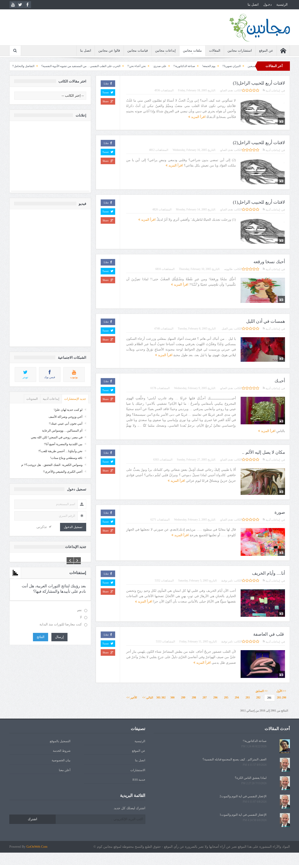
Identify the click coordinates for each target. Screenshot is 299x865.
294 (237, 697)
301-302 (161, 697)
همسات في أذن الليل (265, 321)
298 (194, 697)
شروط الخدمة (62, 750)
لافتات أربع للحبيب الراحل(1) (259, 202)
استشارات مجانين (240, 50)
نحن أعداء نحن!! (163, 66)
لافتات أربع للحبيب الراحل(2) (259, 142)
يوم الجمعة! (235, 66)
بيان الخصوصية (61, 760)
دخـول (267, 4)
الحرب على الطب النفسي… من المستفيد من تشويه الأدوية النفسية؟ (107, 66)
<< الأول (280, 691)
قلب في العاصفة (269, 634)
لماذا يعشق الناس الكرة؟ (251, 778)
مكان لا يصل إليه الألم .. (263, 452)
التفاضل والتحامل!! (50, 66)
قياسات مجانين (137, 50)
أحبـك (279, 380)
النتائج (40, 637)
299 (183, 697)
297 (205, 697)
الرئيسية (282, 4)
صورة (279, 512)
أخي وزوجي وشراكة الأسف (65, 416)
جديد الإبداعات (75, 547)
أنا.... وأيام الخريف (268, 573)
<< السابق (262, 691)
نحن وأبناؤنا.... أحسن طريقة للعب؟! (60, 451)
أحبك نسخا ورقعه (269, 261)
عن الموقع (266, 50)
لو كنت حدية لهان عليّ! (68, 409)
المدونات (32, 399)
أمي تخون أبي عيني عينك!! (65, 423)
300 (172, 697)
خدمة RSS (138, 779)
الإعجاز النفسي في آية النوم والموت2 (243, 796)
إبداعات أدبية (272, 90)
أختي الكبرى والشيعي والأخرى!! (62, 471)
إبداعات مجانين (165, 50)
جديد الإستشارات (75, 399)
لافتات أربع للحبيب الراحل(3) (259, 83)
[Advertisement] (50, 158)
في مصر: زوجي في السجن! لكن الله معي (56, 437)
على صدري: (186, 66)
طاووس (228, 269)
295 (226, 697)
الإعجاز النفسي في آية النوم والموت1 (243, 814)
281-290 (281, 697)
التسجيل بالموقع (60, 741)
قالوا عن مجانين (109, 50)
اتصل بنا (253, 4)
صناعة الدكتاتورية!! (211, 66)
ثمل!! (28, 66)
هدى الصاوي (226, 90)
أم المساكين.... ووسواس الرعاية (62, 430)
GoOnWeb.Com (36, 846)
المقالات (214, 50)
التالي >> (147, 697)
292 (258, 697)
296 (215, 697)
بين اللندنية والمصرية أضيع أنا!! (63, 444)
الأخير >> (132, 697)
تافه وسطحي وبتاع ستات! (66, 458)
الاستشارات (137, 770)
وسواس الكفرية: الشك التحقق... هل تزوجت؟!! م (51, 465)
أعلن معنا (65, 770)
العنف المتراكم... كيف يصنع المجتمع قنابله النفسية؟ (235, 759)
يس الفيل (226, 328)
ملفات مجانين (192, 50)
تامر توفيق (227, 580)
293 (248, 697)
